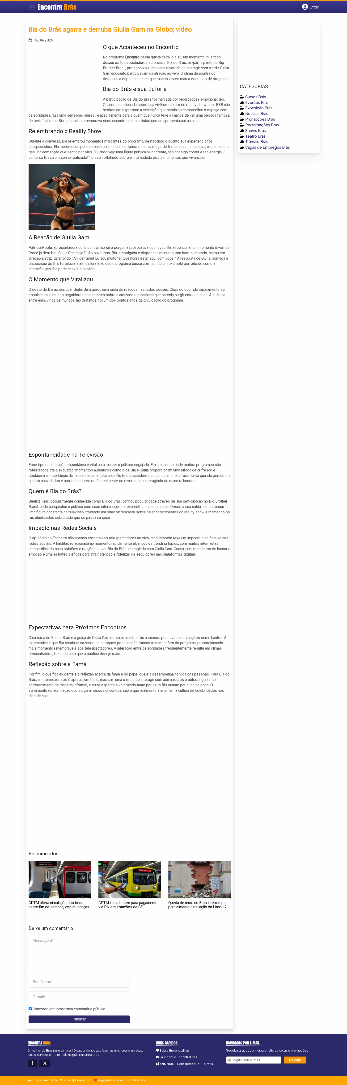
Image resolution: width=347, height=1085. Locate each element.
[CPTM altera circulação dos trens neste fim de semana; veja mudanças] (60, 879)
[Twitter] (44, 1063)
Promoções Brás (260, 119)
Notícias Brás (256, 113)
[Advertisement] (64, 76)
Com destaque (188, 1064)
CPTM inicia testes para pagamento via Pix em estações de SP (127, 905)
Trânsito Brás (256, 141)
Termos (32, 1080)
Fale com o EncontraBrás (178, 1057)
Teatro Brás (255, 136)
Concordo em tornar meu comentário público (69, 1009)
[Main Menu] (32, 7)
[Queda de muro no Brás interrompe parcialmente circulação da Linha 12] (199, 879)
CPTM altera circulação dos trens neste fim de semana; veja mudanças (59, 905)
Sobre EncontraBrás (174, 1050)
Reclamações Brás (262, 125)
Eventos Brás (257, 102)
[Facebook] (32, 1063)
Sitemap (66, 1080)
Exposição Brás (258, 108)
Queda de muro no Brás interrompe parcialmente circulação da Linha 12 (197, 905)
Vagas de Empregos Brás (267, 147)
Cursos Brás (255, 97)
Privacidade (49, 1080)
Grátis (208, 1064)
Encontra (57, 7)
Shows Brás (255, 130)
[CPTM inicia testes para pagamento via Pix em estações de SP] (129, 879)
